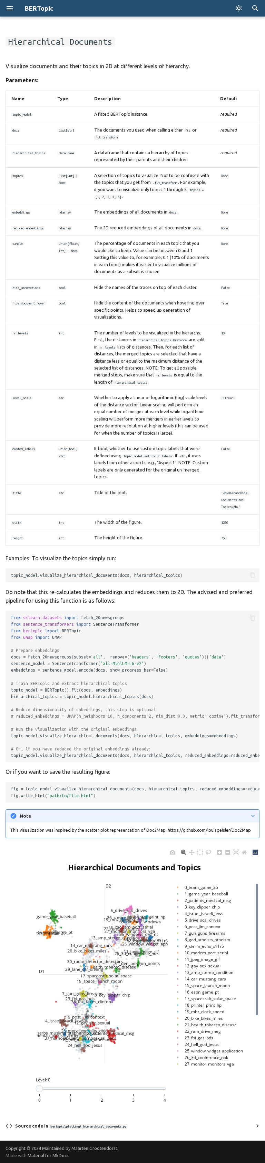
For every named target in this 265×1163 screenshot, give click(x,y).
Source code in (70, 1125)
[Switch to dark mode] (239, 8)
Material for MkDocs (48, 1155)
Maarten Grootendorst (94, 1148)
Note (25, 815)
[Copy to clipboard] (252, 575)
